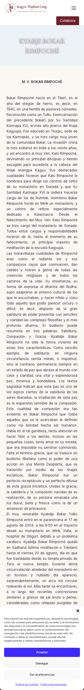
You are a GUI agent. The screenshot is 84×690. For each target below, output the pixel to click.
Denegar (42, 663)
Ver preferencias (42, 675)
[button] (78, 611)
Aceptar (42, 652)
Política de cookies (27, 684)
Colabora (67, 20)
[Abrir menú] (73, 8)
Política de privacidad (53, 684)
